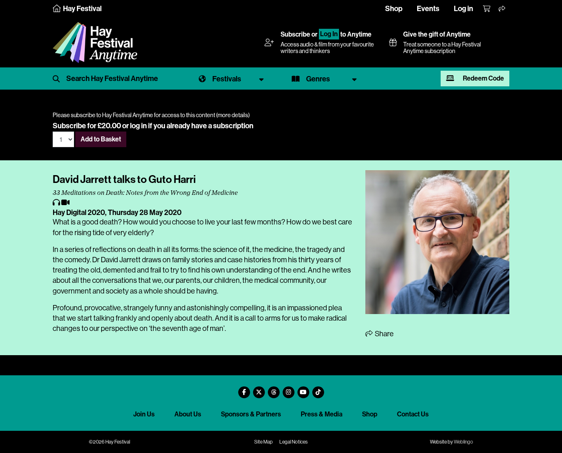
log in (138, 125)
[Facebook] (244, 389)
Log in (463, 8)
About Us (187, 414)
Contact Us (413, 414)
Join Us (144, 414)
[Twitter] (258, 389)
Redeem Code (483, 78)
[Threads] (273, 389)
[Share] (502, 9)
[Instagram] (288, 389)
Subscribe (295, 34)
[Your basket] (487, 9)
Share (384, 334)
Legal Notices (293, 442)
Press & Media (321, 414)
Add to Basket (101, 139)
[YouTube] (303, 389)
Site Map (263, 442)
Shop (393, 8)
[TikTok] (318, 389)
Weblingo (463, 442)
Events (428, 8)
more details (233, 115)
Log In (329, 34)
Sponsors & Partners (251, 414)
